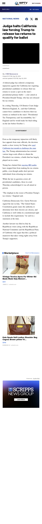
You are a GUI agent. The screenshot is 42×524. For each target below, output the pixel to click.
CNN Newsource (11, 74)
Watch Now (36, 3)
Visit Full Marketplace (32, 253)
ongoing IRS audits (29, 165)
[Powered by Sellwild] (36, 378)
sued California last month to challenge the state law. (19, 148)
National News (11, 19)
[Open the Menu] (4, 3)
